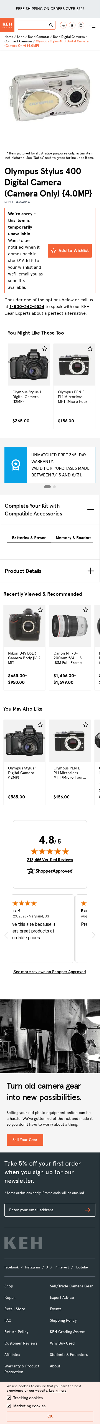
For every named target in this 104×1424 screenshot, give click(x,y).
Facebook (11, 1267)
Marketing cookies (29, 1406)
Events (55, 1309)
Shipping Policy (63, 1320)
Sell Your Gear (24, 1139)
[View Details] (29, 376)
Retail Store (14, 1309)
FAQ (7, 1320)
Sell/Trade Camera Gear (71, 1286)
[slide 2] (54, 486)
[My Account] (72, 25)
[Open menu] (92, 25)
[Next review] (94, 935)
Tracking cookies (28, 1398)
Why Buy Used (62, 1343)
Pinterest (62, 1267)
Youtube (81, 1267)
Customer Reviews (20, 1343)
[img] (50, 851)
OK (50, 1416)
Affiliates (12, 1354)
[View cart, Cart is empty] (81, 25)
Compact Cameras (18, 41)
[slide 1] (47, 486)
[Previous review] (6, 935)
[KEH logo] (23, 1243)
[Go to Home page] (7, 25)
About (55, 1366)
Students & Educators (69, 1354)
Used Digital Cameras (69, 37)
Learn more (58, 1390)
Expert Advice (62, 1297)
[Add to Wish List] (44, 349)
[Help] (63, 25)
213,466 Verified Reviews (50, 859)
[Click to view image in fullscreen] (50, 100)
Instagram (32, 1267)
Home (8, 37)
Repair (10, 1297)
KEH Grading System (67, 1331)
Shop (20, 37)
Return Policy (16, 1331)
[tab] (29, 537)
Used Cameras (38, 37)
